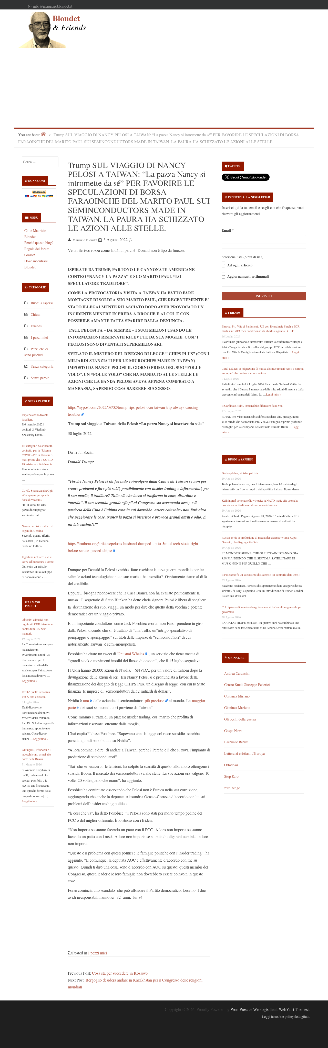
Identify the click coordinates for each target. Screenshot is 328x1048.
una (86, 700)
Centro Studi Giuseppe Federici (247, 684)
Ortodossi (231, 764)
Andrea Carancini (237, 673)
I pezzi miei (39, 337)
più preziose (154, 700)
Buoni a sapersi (42, 302)
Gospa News (233, 730)
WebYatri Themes (293, 1009)
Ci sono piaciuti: (32, 604)
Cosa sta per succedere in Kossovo (120, 973)
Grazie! (29, 254)
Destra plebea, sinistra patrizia (240, 473)
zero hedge (232, 787)
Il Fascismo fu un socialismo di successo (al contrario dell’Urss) (261, 574)
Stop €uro (231, 776)
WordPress (239, 1009)
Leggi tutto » (29, 681)
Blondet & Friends (69, 22)
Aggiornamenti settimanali (247, 276)
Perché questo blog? (38, 242)
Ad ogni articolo (239, 265)
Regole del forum (36, 248)
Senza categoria (42, 366)
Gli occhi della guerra (240, 719)
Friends (36, 325)
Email (228, 230)
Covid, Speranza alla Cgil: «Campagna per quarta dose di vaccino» (37, 495)
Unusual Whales (130, 653)
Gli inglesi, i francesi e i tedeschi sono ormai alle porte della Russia (36, 754)
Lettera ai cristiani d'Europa (244, 753)
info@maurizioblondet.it (52, 6)
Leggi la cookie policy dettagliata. (286, 1016)
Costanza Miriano (237, 696)
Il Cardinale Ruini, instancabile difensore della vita (252, 405)
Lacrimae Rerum (236, 741)
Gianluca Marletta (237, 707)
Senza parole (40, 377)
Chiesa (35, 314)
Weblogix (261, 1009)
